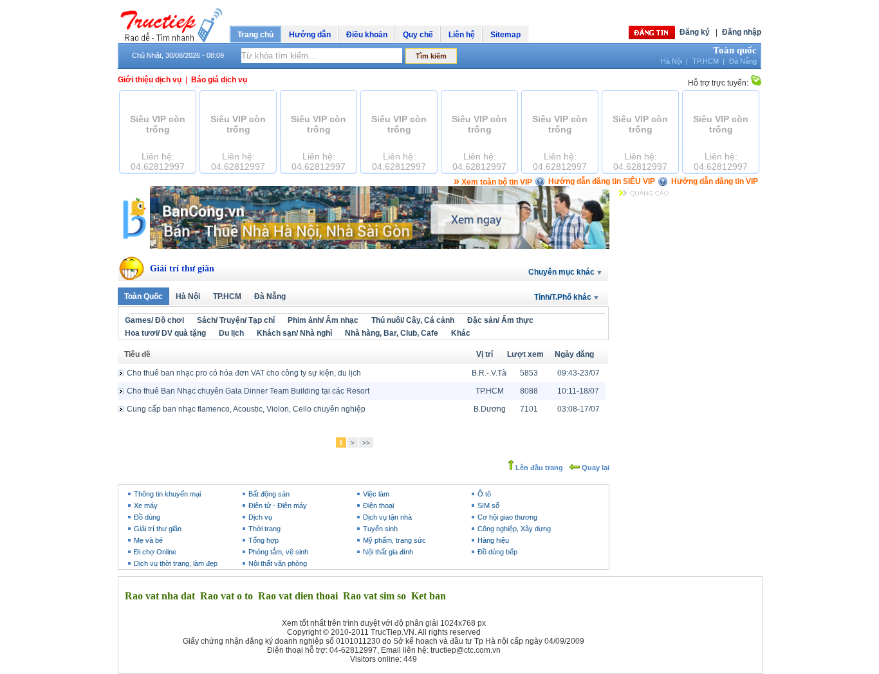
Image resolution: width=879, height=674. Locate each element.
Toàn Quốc (143, 296)
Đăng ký (695, 32)
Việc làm (376, 494)
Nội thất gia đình (388, 552)
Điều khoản (366, 34)
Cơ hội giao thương (507, 517)
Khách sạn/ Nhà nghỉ (294, 333)
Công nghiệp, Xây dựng (514, 529)
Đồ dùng (147, 517)
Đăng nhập (741, 32)
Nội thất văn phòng (277, 563)
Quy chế (418, 34)
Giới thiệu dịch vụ (149, 79)
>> (366, 442)
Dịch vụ (260, 517)
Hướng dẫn (310, 34)
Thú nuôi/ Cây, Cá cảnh (412, 320)
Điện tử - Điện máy (277, 505)
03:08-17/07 (578, 409)
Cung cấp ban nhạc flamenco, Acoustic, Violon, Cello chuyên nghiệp (246, 409)
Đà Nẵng (743, 61)
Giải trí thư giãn (182, 268)
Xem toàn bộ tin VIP (493, 182)
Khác (460, 333)
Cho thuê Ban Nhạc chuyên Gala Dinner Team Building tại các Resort (248, 391)
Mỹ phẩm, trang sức (394, 540)
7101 (529, 409)
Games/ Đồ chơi (154, 320)
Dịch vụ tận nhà (387, 517)
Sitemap (505, 34)
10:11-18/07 (578, 391)
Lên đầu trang (538, 467)
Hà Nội (671, 61)
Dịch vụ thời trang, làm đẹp (175, 563)
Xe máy (146, 505)
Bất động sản (269, 494)
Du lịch (231, 333)
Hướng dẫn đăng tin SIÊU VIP (601, 181)
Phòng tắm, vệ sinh (278, 552)
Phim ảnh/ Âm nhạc (323, 320)
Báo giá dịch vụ (219, 79)
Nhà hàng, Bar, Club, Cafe (391, 333)
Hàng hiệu (493, 540)
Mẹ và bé (148, 540)
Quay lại (594, 467)
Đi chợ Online (155, 552)
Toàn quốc (735, 50)
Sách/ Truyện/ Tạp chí (236, 320)
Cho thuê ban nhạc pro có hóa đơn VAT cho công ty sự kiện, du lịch (244, 373)
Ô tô (484, 494)
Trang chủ (255, 34)
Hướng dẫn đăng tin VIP (714, 181)
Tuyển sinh (380, 529)
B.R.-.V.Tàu (489, 373)
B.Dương (490, 409)
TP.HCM (705, 61)
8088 (529, 391)
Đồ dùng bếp (497, 552)
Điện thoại (378, 505)
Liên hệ (462, 34)
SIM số (488, 505)
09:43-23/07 (578, 373)
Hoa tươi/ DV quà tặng (165, 333)
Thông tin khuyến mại (167, 494)
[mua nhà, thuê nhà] (363, 246)
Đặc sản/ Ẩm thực (500, 320)
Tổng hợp (263, 540)
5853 (529, 373)
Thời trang (264, 529)
